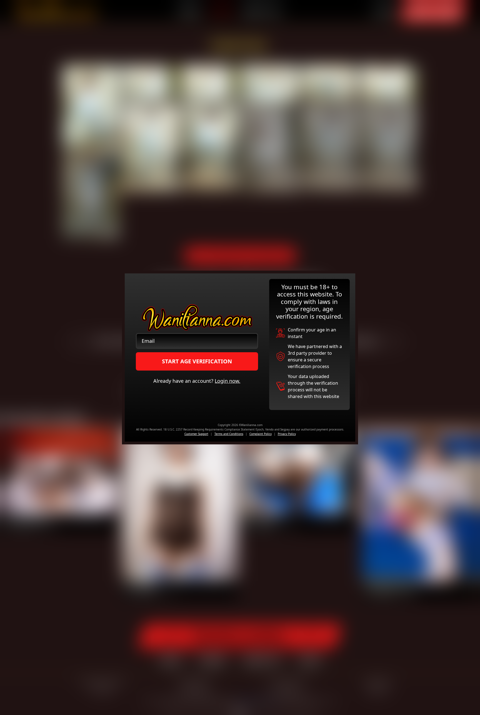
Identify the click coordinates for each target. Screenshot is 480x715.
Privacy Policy (287, 434)
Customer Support (196, 434)
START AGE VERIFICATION (197, 361)
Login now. (227, 380)
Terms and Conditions (228, 434)
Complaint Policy (260, 434)
